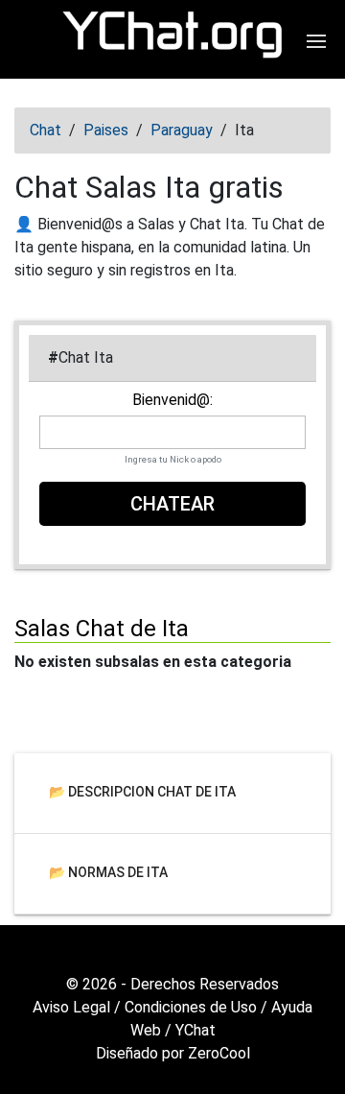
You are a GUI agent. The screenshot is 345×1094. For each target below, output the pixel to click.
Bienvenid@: (172, 400)
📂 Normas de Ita (108, 871)
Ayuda (291, 1007)
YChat (195, 1030)
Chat (45, 130)
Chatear (172, 503)
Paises (105, 130)
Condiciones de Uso (191, 1007)
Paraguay (181, 130)
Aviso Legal (71, 1007)
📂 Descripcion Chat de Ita (142, 790)
